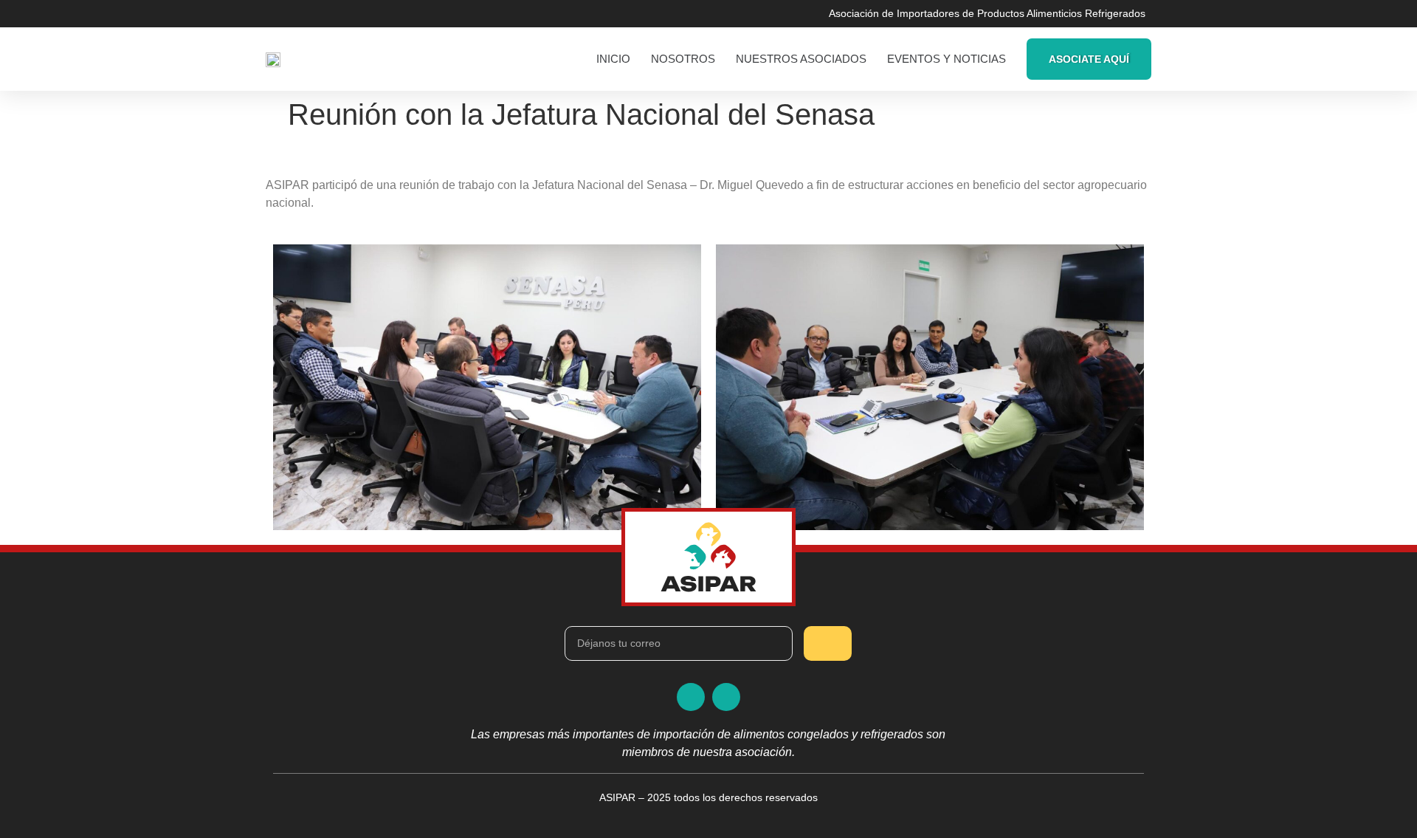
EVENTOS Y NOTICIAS (946, 58)
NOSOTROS (683, 58)
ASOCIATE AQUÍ (1089, 59)
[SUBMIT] (828, 643)
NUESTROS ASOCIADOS (801, 58)
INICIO (613, 58)
